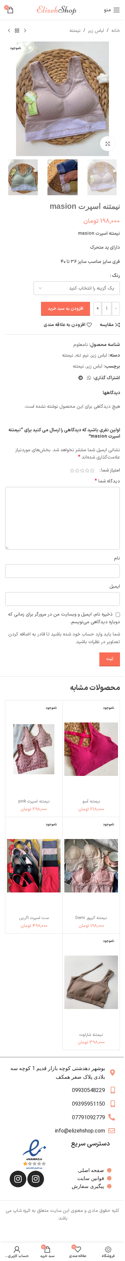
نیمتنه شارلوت (91, 1035)
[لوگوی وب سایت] (59, 9)
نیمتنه (75, 30)
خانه (115, 30)
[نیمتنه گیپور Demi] (91, 866)
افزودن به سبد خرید (65, 308)
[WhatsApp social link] (89, 378)
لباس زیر (96, 30)
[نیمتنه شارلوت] (91, 982)
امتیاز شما (110, 470)
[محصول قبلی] (25, 31)
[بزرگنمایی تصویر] (107, 143)
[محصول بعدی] (9, 31)
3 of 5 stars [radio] (82, 470)
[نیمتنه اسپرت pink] (34, 749)
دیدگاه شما (107, 481)
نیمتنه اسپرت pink (34, 801)
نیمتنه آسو (91, 801)
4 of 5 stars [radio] (77, 470)
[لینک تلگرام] (80, 378)
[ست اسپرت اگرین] (34, 866)
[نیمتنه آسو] (91, 749)
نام (117, 558)
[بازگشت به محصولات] (17, 31)
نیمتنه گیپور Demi (91, 918)
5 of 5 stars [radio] (72, 470)
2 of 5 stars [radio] (87, 470)
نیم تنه (82, 355)
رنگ (116, 275)
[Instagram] (35, 1179)
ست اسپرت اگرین (34, 918)
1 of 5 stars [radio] (92, 470)
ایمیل (114, 586)
